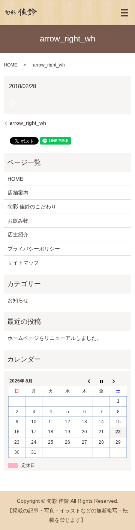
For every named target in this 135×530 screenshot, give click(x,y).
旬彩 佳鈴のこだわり (32, 207)
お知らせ (18, 300)
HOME (10, 65)
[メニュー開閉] (124, 12)
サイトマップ (23, 263)
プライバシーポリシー (34, 249)
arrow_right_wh (27, 123)
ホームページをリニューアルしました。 (55, 338)
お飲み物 (18, 221)
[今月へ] (101, 381)
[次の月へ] (118, 381)
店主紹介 (18, 235)
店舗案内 (18, 193)
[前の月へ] (84, 381)
